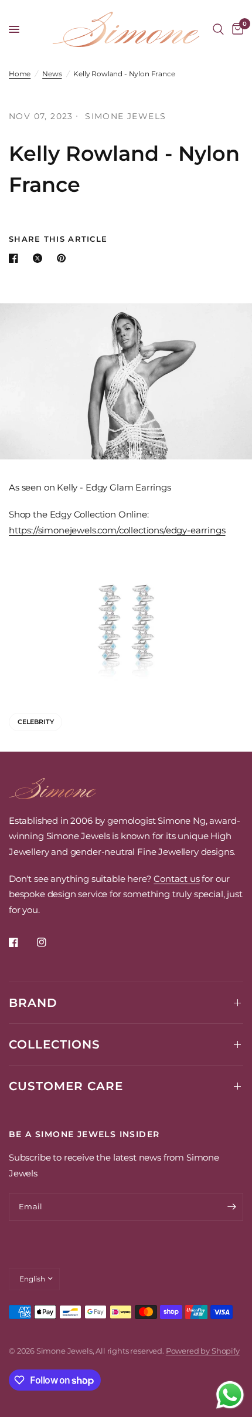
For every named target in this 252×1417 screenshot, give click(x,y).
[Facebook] (22, 942)
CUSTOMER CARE (66, 1086)
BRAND (33, 1003)
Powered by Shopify (203, 1350)
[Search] (218, 29)
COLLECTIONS (54, 1044)
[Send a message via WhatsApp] (230, 1395)
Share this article (58, 239)
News (52, 73)
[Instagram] (50, 942)
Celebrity (35, 722)
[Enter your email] (231, 1207)
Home (19, 73)
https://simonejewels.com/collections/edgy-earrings (117, 530)
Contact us (176, 878)
